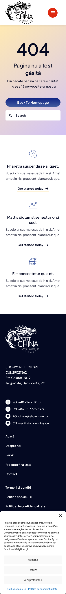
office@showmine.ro (33, 416)
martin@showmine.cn (33, 423)
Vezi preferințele (33, 579)
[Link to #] (53, 13)
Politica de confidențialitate (42, 589)
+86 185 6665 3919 (31, 409)
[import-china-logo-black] (19, 2)
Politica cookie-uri (16, 589)
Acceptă (33, 559)
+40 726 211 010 (29, 402)
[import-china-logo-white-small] (22, 327)
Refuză (33, 569)
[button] (60, 515)
